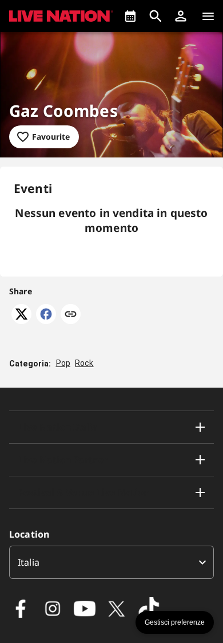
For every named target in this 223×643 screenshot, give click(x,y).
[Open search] (155, 16)
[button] (180, 16)
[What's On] (130, 16)
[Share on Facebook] (46, 320)
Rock (84, 363)
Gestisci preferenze (175, 622)
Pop (63, 363)
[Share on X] (21, 320)
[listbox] (111, 562)
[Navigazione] (208, 16)
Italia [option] (28, 562)
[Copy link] (71, 315)
